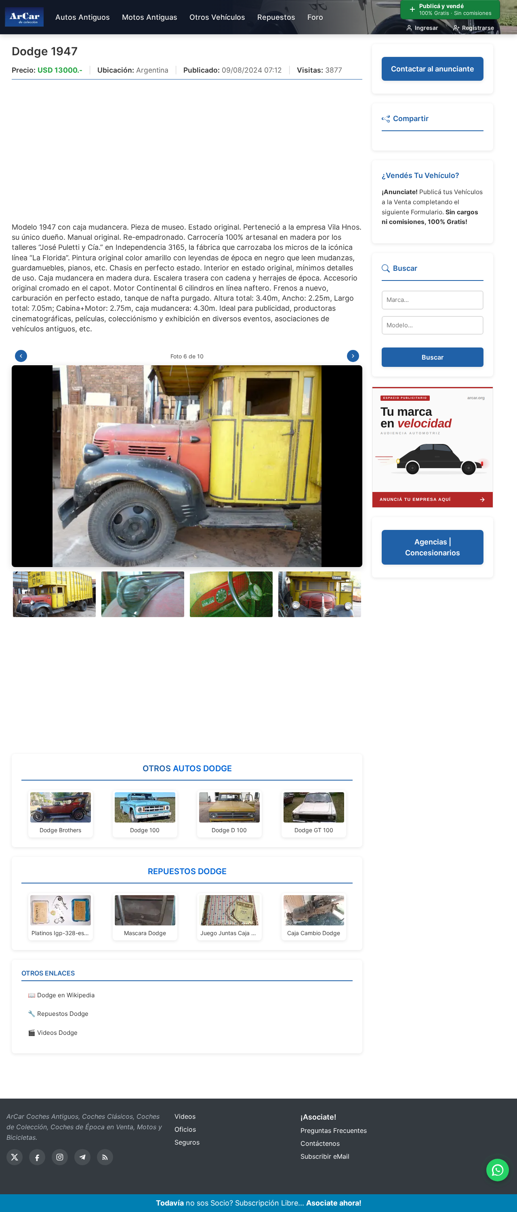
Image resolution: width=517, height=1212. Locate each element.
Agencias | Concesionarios (432, 547)
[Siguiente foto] (353, 356)
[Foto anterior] (21, 356)
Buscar (432, 358)
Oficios (185, 1129)
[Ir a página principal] (24, 17)
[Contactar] (432, 446)
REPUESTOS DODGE (187, 871)
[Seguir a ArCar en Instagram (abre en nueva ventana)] (60, 1157)
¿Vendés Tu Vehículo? (420, 175)
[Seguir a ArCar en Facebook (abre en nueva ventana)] (37, 1157)
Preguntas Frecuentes (334, 1130)
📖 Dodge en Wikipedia (61, 995)
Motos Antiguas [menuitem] (149, 17)
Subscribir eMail (325, 1156)
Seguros (187, 1142)
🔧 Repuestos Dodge (58, 1013)
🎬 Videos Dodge (53, 1032)
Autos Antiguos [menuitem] (82, 17)
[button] (54, 594)
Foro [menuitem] (315, 17)
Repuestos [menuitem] (276, 17)
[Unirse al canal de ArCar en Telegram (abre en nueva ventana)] (82, 1157)
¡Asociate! (318, 1117)
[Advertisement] (187, 145)
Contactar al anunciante (432, 69)
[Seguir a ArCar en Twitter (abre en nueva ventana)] (14, 1157)
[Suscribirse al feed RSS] (105, 1157)
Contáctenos (320, 1143)
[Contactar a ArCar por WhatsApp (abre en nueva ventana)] (497, 1170)
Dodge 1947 (45, 51)
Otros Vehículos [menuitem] (217, 17)
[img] (187, 466)
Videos (184, 1116)
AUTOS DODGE (202, 768)
